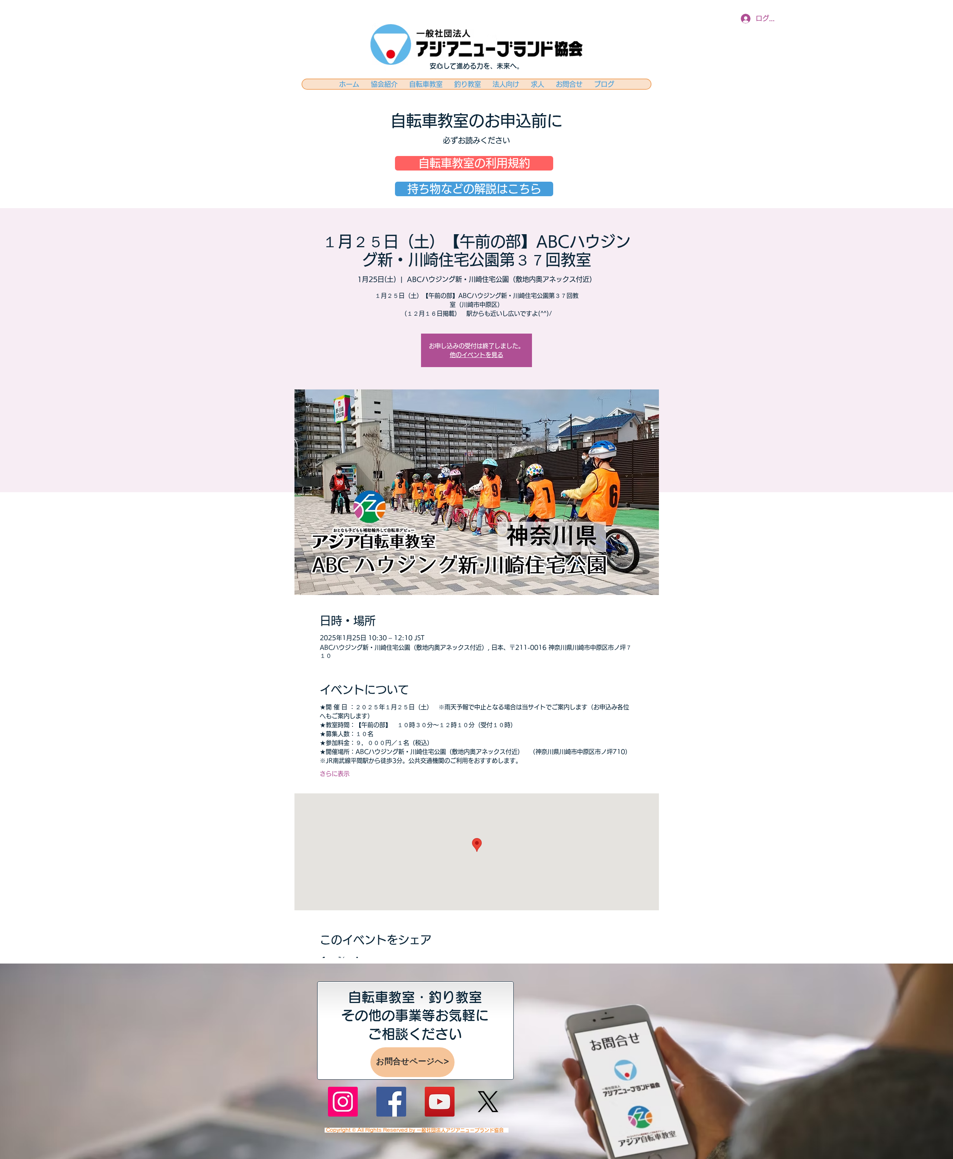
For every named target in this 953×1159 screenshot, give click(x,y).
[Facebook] (391, 1102)
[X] (488, 1102)
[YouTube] (440, 1102)
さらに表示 (335, 774)
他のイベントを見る (476, 355)
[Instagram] (343, 1102)
